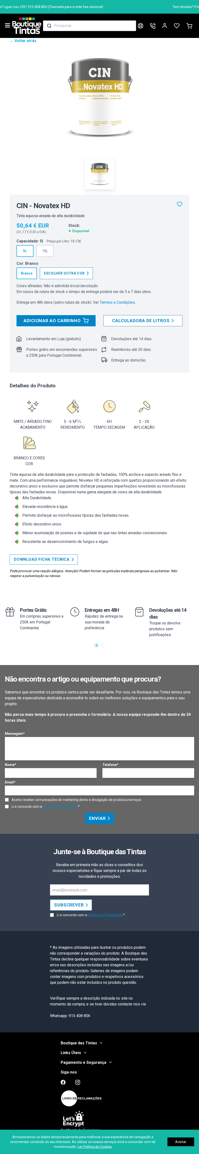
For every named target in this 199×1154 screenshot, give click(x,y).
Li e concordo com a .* (46, 806)
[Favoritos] (179, 204)
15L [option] (45, 251)
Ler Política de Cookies (95, 1147)
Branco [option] (27, 273)
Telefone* (110, 765)
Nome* (10, 765)
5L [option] (25, 251)
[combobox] (89, 25)
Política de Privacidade (60, 806)
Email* (10, 782)
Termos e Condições (117, 302)
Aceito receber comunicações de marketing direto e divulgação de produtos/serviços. (77, 800)
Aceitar (180, 1142)
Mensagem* (15, 734)
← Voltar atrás (23, 40)
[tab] (99, 174)
